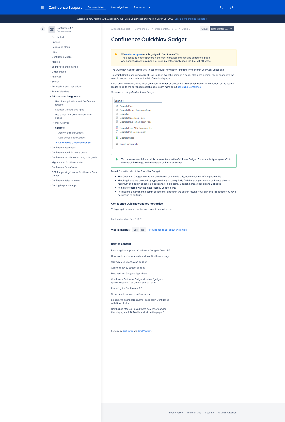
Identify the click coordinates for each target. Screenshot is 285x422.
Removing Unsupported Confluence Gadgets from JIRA (140, 250)
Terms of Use (194, 412)
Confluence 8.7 (65, 28)
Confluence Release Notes (66, 180)
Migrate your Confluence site (67, 162)
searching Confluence (189, 86)
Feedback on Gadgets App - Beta (129, 273)
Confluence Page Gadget (71, 137)
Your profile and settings (65, 66)
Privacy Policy (175, 412)
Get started (58, 37)
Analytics (56, 76)
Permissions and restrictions (66, 86)
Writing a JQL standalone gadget (129, 261)
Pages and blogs (61, 46)
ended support (133, 54)
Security (209, 412)
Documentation (96, 7)
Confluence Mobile (62, 56)
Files (54, 51)
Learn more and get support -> (191, 18)
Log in (230, 7)
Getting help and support (65, 185)
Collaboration (59, 71)
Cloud (204, 28)
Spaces (56, 42)
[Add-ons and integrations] (176, 28)
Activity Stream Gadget (70, 132)
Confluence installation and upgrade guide (74, 157)
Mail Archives (62, 122)
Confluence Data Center (64, 167)
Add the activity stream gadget (128, 267)
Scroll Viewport (144, 331)
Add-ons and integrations (66, 96)
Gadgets (60, 127)
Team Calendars (60, 91)
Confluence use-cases (64, 147)
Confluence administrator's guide (69, 152)
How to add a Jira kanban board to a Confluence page (140, 256)
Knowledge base (119, 7)
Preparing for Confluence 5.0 (126, 288)
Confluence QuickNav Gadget (74, 142)
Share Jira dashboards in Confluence (131, 294)
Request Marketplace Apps (69, 109)
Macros (56, 61)
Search (221, 7)
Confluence (128, 331)
